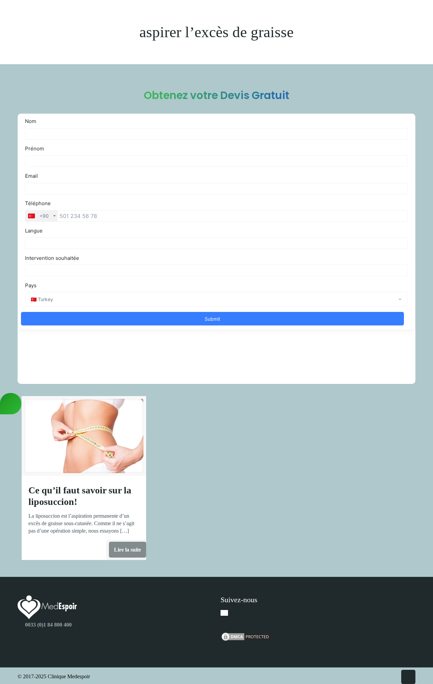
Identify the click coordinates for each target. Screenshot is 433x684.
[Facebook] (224, 613)
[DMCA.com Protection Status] (246, 640)
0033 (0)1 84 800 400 (48, 625)
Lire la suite (127, 550)
